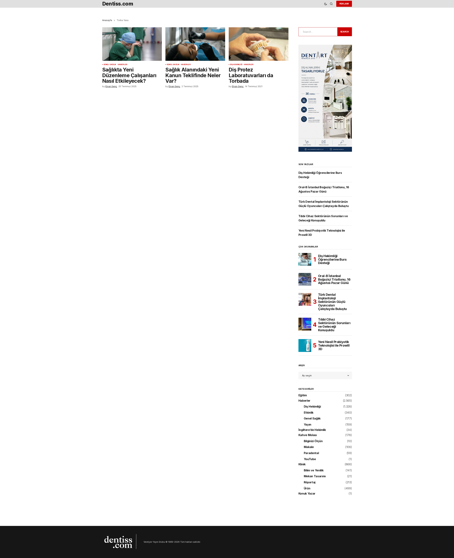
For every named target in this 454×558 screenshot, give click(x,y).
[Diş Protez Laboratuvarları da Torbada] (258, 44)
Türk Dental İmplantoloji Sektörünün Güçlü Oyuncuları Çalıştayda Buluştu (332, 302)
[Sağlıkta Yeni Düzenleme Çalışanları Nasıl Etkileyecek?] (132, 44)
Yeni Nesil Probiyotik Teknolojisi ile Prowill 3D (334, 345)
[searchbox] (317, 31)
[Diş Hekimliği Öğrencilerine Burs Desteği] (304, 259)
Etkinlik (308, 412)
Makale (309, 447)
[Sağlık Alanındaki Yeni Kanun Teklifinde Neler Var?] (195, 44)
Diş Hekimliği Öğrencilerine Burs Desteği (332, 259)
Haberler (122, 64)
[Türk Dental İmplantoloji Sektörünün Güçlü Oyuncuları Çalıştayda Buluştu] (304, 299)
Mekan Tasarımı (315, 476)
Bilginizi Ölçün (313, 441)
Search (344, 31)
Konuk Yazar (306, 493)
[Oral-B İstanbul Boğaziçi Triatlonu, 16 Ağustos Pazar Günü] (304, 279)
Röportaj (309, 482)
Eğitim (302, 395)
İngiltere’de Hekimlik (312, 430)
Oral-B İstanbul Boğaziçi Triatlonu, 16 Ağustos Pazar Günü (334, 279)
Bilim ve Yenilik (314, 470)
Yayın (307, 424)
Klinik (302, 464)
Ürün (307, 488)
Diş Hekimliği (236, 64)
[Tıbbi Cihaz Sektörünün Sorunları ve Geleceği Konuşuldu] (304, 324)
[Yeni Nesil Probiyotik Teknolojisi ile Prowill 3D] (304, 345)
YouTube (310, 459)
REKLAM (344, 3)
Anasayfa (107, 20)
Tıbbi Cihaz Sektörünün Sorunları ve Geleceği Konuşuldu (334, 325)
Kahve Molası (307, 435)
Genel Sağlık (109, 64)
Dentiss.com (117, 4)
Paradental (311, 453)
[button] (325, 4)
